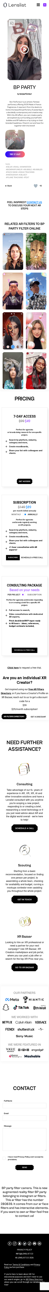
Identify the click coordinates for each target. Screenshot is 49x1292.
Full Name (8, 1101)
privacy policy (24, 1250)
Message (7, 1126)
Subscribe (13, 557)
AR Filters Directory (34, 1279)
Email (6, 1113)
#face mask (12, 172)
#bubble (27, 169)
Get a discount (38, 717)
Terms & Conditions (21, 1264)
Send (24, 1167)
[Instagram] (14, 1243)
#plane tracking (14, 177)
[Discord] (34, 1243)
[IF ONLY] (13, 370)
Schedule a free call (32, 557)
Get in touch (25, 899)
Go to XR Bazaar (24, 967)
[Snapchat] (19, 1243)
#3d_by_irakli (12, 167)
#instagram (12, 175)
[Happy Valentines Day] (36, 370)
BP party (24, 87)
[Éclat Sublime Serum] (13, 251)
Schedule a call (24, 828)
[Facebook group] (39, 1243)
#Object (23, 175)
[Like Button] (36, 186)
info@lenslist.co (24, 1254)
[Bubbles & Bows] (36, 330)
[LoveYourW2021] (13, 291)
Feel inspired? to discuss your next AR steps (24, 205)
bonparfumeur (26, 94)
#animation (25, 167)
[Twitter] (24, 1244)
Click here (13, 667)
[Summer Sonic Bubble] (36, 291)
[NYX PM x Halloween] (13, 330)
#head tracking (26, 172)
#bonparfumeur (14, 169)
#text (26, 177)
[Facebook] (9, 1243)
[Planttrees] (36, 251)
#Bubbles (37, 169)
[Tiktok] (29, 1243)
